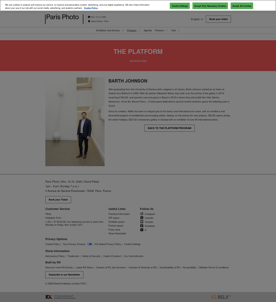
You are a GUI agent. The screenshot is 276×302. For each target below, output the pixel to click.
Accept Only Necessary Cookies (210, 5)
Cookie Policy (91, 7)
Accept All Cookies (241, 5)
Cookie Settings (180, 5)
